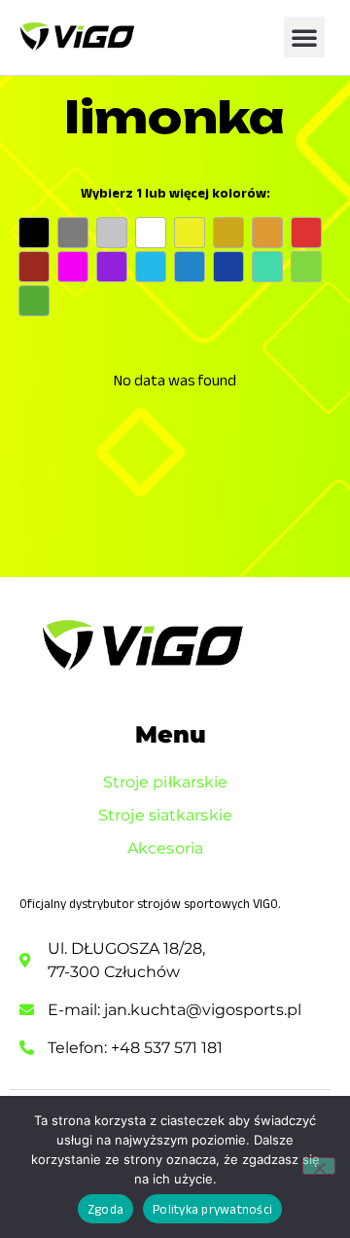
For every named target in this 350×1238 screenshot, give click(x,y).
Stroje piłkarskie (165, 782)
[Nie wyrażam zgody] (318, 1166)
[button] (304, 37)
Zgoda (105, 1209)
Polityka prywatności (212, 1209)
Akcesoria (165, 848)
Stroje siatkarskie (165, 815)
